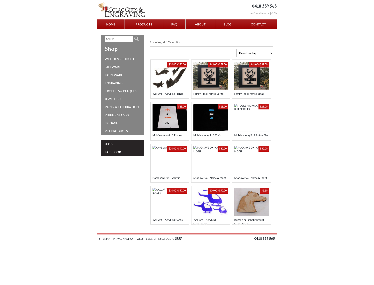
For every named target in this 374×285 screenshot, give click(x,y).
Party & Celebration (122, 107)
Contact (258, 24)
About (200, 24)
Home (110, 24)
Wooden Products (120, 59)
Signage (111, 123)
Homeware (114, 75)
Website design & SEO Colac (156, 238)
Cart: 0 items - (264, 13)
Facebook (113, 152)
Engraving (114, 83)
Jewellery (113, 99)
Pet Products (116, 131)
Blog (227, 24)
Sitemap (104, 238)
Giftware (113, 67)
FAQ (174, 24)
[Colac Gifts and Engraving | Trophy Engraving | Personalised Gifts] (130, 9)
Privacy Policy (123, 238)
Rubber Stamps (117, 115)
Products (144, 24)
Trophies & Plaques (121, 91)
